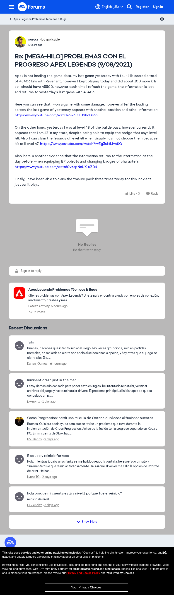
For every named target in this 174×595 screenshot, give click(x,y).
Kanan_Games (37, 364)
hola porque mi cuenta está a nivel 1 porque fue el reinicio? (74, 493)
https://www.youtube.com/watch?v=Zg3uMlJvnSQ (81, 143)
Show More (89, 522)
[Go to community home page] (31, 6)
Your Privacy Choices (86, 587)
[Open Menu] (162, 19)
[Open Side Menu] (12, 6)
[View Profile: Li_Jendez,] (19, 496)
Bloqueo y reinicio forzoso (48, 455)
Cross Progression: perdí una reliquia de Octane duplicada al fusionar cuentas (90, 418)
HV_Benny (34, 439)
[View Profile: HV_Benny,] (19, 421)
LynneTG (33, 477)
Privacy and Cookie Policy (83, 573)
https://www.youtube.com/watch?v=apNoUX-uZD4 (56, 166)
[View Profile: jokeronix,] (19, 383)
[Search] (129, 7)
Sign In (158, 7)
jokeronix (33, 401)
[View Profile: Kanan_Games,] (19, 345)
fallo (30, 342)
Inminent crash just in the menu (53, 380)
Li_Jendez (34, 505)
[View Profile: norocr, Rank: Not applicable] (20, 42)
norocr (33, 39)
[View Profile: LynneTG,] (19, 459)
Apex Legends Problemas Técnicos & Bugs (40, 19)
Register (142, 7)
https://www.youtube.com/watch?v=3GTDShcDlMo (56, 115)
